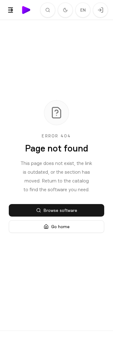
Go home (60, 226)
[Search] (47, 10)
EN (83, 10)
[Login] (100, 10)
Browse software (60, 210)
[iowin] (26, 10)
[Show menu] (11, 10)
